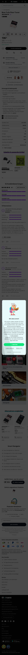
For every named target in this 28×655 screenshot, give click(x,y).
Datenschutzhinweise (17, 351)
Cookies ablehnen (10, 348)
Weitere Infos (19, 348)
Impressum (9, 351)
